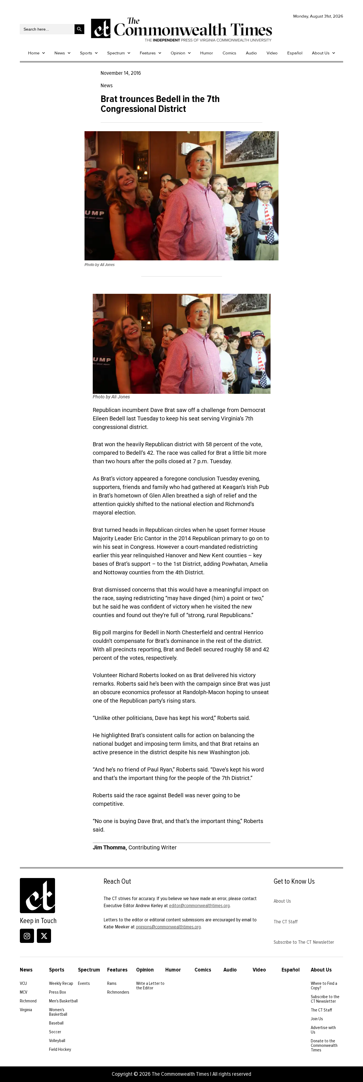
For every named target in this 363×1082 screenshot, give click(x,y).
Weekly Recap (61, 983)
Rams (112, 983)
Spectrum (116, 53)
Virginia (26, 1010)
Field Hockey (60, 1049)
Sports (86, 53)
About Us (321, 53)
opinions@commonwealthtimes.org (168, 927)
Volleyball (57, 1040)
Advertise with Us (323, 1030)
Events (84, 983)
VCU (23, 983)
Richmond (28, 1001)
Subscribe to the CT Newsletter (325, 999)
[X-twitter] (44, 936)
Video (272, 53)
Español (294, 53)
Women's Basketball (58, 1012)
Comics (229, 53)
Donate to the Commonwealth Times (324, 1045)
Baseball (56, 1023)
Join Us (317, 1019)
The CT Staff (286, 922)
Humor (206, 53)
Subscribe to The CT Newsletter (304, 942)
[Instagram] (27, 936)
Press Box (57, 992)
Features (148, 53)
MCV (23, 992)
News (59, 53)
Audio (251, 53)
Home (33, 53)
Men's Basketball (63, 1001)
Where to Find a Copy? (324, 986)
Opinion (178, 53)
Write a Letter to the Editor (150, 986)
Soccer (55, 1032)
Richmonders (118, 992)
